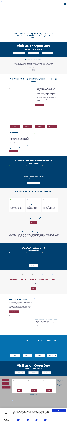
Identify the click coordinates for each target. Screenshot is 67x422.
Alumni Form (59, 381)
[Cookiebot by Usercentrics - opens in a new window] (6, 420)
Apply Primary (59, 384)
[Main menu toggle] (65, 4)
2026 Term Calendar (60, 380)
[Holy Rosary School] (11, 3)
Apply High (59, 385)
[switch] (28, 420)
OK (58, 410)
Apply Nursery (59, 383)
